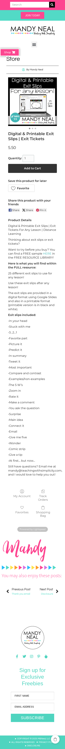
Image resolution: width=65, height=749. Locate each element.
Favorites (22, 512)
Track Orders (43, 497)
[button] (34, 44)
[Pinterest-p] (38, 656)
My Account (22, 496)
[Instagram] (31, 656)
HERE (47, 253)
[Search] (52, 5)
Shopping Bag (43, 514)
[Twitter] (24, 656)
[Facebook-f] (17, 656)
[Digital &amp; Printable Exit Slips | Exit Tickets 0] (32, 101)
